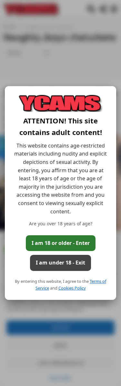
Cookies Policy (72, 288)
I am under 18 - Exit (60, 262)
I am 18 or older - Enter (61, 243)
